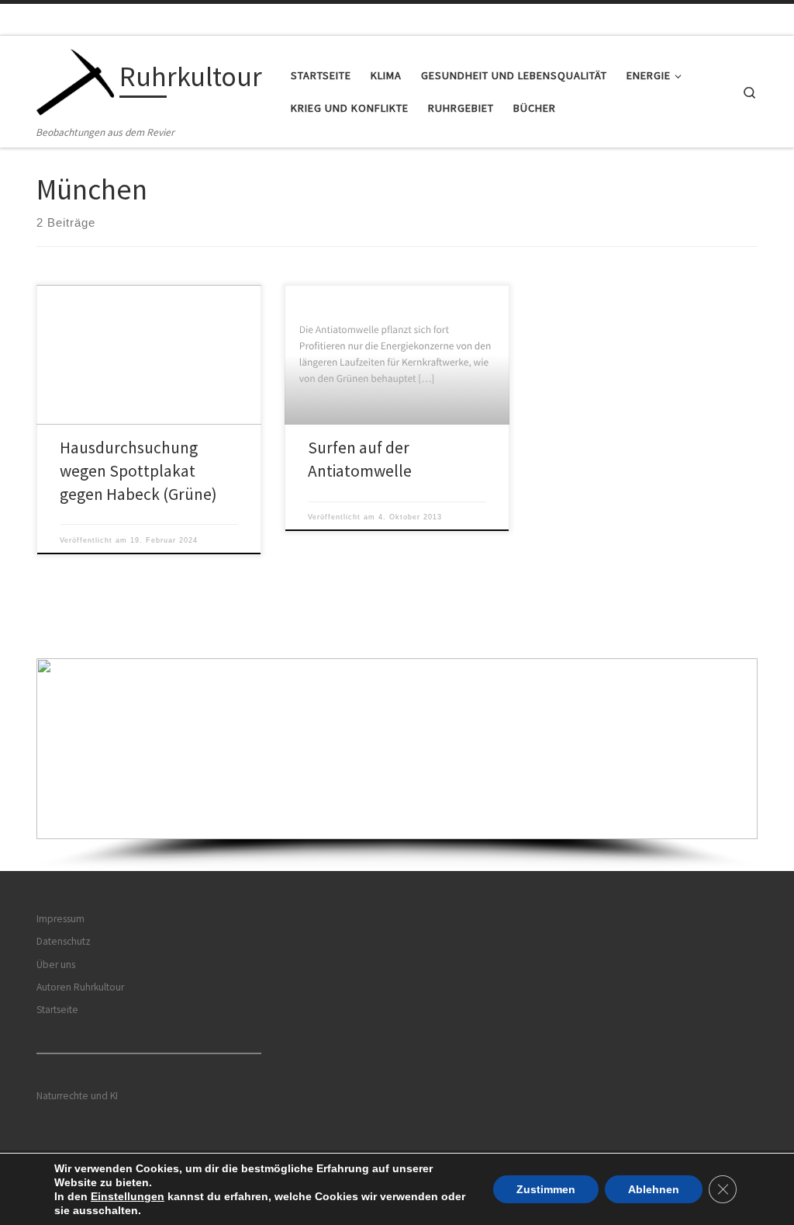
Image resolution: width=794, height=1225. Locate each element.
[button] (397, 748)
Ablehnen (653, 1189)
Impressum (60, 918)
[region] (397, 764)
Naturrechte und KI (77, 1095)
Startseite (57, 1009)
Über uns (55, 964)
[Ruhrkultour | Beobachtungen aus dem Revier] (75, 79)
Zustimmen (545, 1189)
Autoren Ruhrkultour (80, 987)
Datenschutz (63, 941)
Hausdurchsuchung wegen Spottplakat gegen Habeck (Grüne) (138, 471)
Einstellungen (127, 1196)
